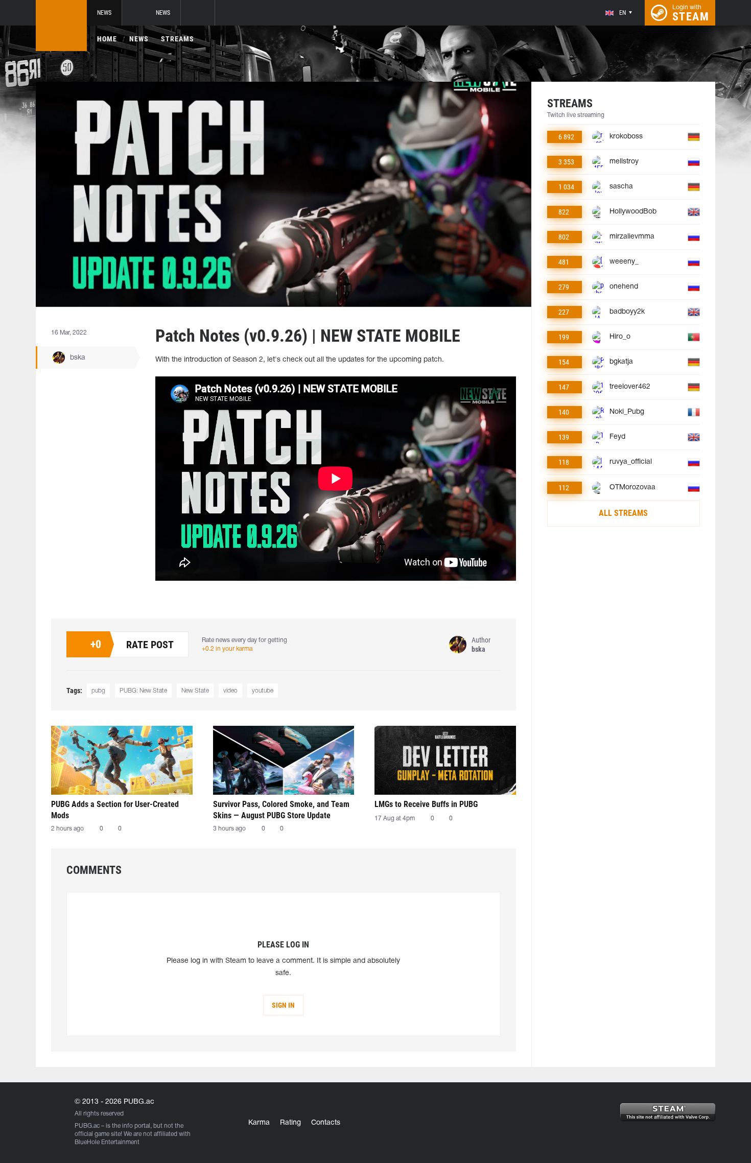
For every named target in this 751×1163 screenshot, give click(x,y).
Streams (177, 39)
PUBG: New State (143, 691)
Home (107, 39)
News (104, 12)
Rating (290, 1123)
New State (195, 691)
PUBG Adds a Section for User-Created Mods (115, 809)
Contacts (325, 1123)
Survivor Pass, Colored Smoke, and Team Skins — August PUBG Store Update (281, 809)
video (230, 691)
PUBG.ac (87, 1126)
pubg (98, 691)
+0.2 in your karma (227, 649)
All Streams (623, 513)
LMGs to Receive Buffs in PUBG (426, 804)
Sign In (283, 1005)
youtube (262, 691)
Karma (259, 1123)
